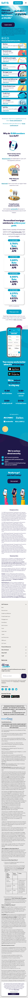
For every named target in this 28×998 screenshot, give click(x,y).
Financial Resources (6, 646)
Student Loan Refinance (6, 613)
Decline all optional (14, 991)
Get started (14, 481)
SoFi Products (4, 604)
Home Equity (4, 622)
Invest (4, 65)
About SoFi (4, 652)
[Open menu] (25, 2)
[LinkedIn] (6, 689)
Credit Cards (3, 631)
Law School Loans (5, 637)
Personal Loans (7, 51)
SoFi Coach (3, 643)
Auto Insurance (4, 625)
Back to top (4, 660)
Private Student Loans (9, 86)
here (7, 34)
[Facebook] (2, 689)
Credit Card (6, 93)
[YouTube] (16, 689)
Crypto (6, 100)
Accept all (14, 993)
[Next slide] (8, 38)
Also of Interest (5, 649)
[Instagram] (13, 689)
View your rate (14, 312)
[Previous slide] (5, 38)
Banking (5, 44)
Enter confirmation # (16, 120)
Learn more (8, 25)
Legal (2, 655)
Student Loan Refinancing (10, 79)
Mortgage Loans (7, 72)
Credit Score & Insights (9, 58)
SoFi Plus (5, 107)
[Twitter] (9, 689)
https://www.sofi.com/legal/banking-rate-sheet (10, 968)
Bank (2, 607)
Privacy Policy (16, 681)
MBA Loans (3, 640)
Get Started (18, 3)
